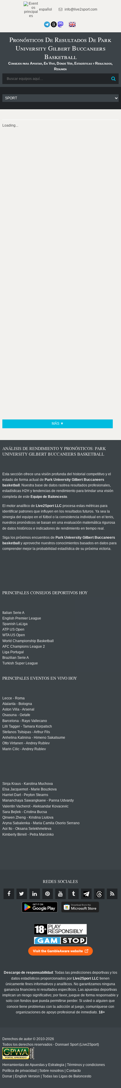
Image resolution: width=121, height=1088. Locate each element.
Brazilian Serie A (15, 658)
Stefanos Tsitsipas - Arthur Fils (26, 732)
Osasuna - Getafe (16, 715)
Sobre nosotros (51, 1071)
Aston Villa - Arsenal (18, 709)
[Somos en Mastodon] (60, 24)
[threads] (99, 894)
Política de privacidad (19, 1071)
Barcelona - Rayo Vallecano (24, 721)
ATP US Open (13, 629)
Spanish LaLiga (15, 624)
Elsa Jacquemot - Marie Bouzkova (29, 789)
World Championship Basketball (28, 641)
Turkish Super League (20, 663)
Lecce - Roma (13, 698)
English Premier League (21, 618)
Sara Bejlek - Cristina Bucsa (24, 812)
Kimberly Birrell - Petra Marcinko (28, 834)
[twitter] (21, 894)
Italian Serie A (13, 613)
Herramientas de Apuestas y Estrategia (33, 1065)
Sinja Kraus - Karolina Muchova (27, 784)
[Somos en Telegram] (47, 24)
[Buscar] (113, 79)
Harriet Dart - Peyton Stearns (25, 795)
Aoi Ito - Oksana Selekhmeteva (26, 829)
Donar (7, 1076)
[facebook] (9, 894)
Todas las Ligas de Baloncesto (67, 1076)
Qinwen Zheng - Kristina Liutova (27, 817)
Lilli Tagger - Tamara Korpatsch (27, 726)
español (45, 9)
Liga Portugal (13, 652)
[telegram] (86, 894)
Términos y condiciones (86, 1065)
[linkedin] (34, 894)
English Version (27, 1076)
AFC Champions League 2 (23, 646)
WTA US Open (13, 635)
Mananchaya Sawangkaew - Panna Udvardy (38, 800)
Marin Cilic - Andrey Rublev (24, 749)
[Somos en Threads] (54, 24)
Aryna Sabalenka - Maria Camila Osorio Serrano (41, 823)
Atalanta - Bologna (17, 704)
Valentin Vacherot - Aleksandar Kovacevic (35, 806)
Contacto (73, 1071)
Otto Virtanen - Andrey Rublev (26, 743)
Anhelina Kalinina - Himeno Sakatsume (33, 738)
